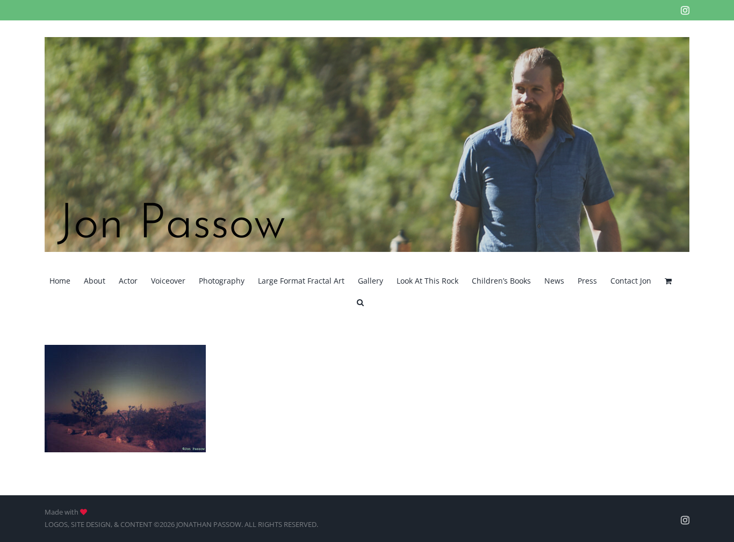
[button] (360, 301)
